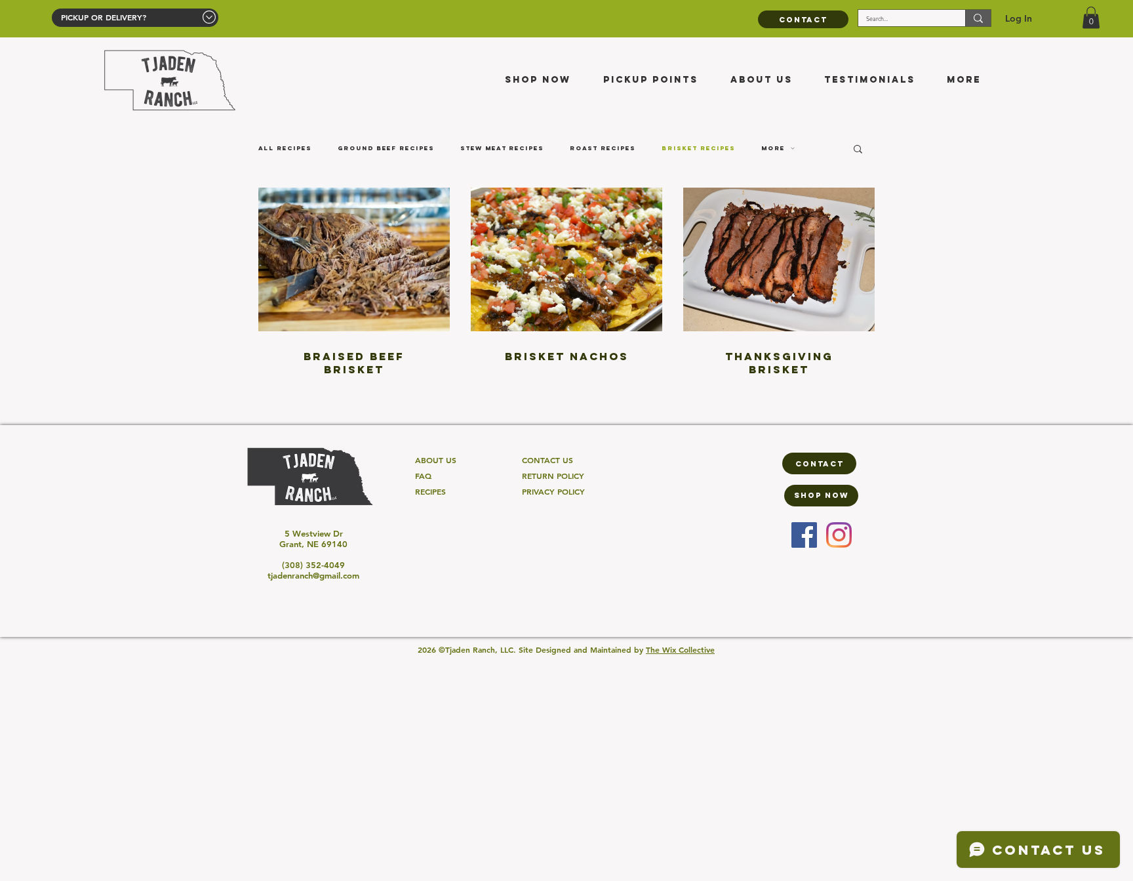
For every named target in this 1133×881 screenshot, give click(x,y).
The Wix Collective (680, 649)
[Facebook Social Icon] (804, 535)
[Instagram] (839, 535)
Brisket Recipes (698, 148)
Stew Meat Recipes (502, 148)
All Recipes (284, 148)
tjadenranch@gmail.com (313, 575)
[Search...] (978, 18)
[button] (1091, 17)
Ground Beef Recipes (386, 148)
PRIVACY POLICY (553, 491)
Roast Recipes (602, 148)
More (773, 148)
